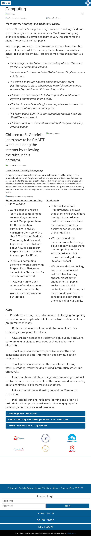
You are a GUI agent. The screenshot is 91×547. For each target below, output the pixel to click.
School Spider (71, 533)
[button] (6, 3)
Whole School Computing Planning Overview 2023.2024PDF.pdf (37, 419)
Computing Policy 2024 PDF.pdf (22, 413)
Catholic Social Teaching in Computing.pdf (27, 425)
